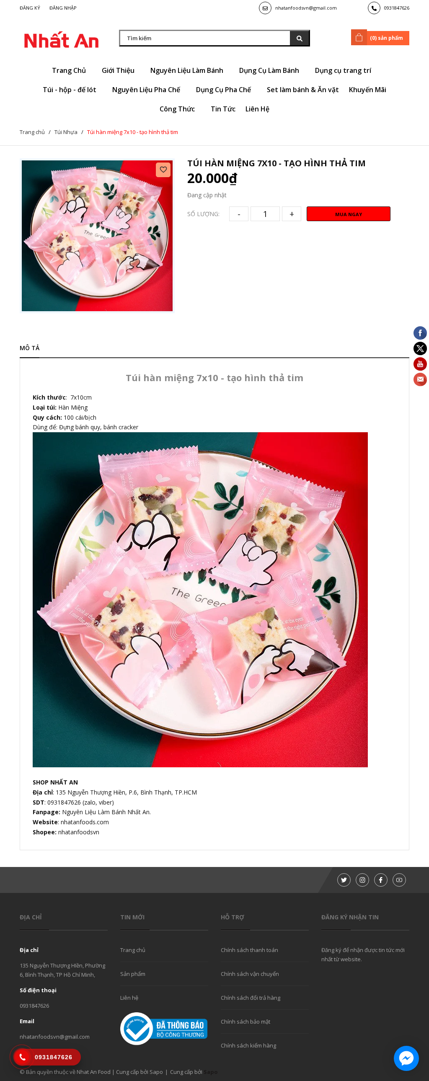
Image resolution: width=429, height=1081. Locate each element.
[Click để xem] (97, 235)
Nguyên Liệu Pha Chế (147, 89)
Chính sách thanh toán (249, 950)
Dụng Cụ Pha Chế (224, 89)
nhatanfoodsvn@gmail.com (306, 8)
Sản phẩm (132, 974)
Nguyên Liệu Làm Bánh (187, 70)
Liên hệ (129, 997)
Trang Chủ (70, 70)
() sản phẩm (386, 37)
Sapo (211, 1072)
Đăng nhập (63, 8)
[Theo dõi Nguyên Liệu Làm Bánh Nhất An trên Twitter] (344, 880)
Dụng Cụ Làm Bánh (270, 70)
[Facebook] (381, 880)
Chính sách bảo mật (245, 1021)
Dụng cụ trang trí (344, 70)
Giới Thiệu (119, 70)
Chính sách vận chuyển (250, 974)
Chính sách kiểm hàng (248, 1045)
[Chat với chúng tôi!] (406, 1058)
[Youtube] (399, 880)
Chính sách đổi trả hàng (250, 997)
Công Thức (178, 109)
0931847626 (396, 8)
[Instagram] (362, 880)
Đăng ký (30, 8)
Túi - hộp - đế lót (70, 89)
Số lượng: (203, 214)
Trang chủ (132, 950)
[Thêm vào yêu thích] (163, 170)
